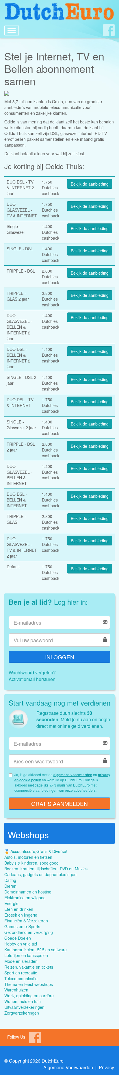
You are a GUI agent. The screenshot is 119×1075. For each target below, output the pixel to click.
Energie (11, 903)
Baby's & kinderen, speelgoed (31, 863)
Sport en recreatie (20, 973)
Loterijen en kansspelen (26, 955)
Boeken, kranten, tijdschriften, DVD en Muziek (46, 869)
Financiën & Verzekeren (26, 921)
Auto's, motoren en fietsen (28, 857)
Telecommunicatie (21, 978)
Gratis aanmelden (59, 803)
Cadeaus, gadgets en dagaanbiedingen (40, 874)
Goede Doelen (17, 938)
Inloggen (59, 657)
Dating (10, 880)
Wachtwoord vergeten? (32, 672)
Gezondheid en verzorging (28, 932)
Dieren (10, 886)
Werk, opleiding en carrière (29, 995)
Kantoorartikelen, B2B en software (35, 949)
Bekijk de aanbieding (90, 184)
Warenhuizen (16, 990)
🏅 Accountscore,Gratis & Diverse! (35, 851)
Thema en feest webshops (28, 984)
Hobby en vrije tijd (20, 944)
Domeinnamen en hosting (27, 892)
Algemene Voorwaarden (68, 1067)
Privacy (106, 1067)
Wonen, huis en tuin (22, 1001)
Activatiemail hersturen (32, 679)
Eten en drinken (18, 909)
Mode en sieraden (21, 961)
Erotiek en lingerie (20, 915)
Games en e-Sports (22, 926)
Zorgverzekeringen (21, 1013)
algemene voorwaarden (72, 774)
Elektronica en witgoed (25, 897)
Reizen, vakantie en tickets (28, 967)
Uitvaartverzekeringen (24, 1007)
